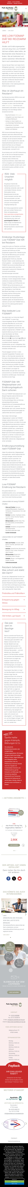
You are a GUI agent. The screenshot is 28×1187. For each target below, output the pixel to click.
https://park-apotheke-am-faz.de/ (16, 1022)
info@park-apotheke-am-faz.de (16, 1019)
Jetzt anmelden (14, 992)
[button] (26, 825)
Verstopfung (8, 105)
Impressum (14, 1138)
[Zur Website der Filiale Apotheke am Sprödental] (14, 1098)
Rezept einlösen (18, 3)
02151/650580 (16, 2)
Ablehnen (14, 1179)
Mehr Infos (14, 1183)
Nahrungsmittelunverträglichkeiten (13, 214)
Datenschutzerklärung (14, 1141)
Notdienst (9, 3)
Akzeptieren (14, 1181)
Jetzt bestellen (14, 845)
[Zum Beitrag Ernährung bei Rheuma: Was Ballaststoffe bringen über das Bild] (14, 905)
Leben (4, 30)
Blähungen (18, 115)
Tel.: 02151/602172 (14, 1109)
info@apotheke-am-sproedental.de (14, 1113)
